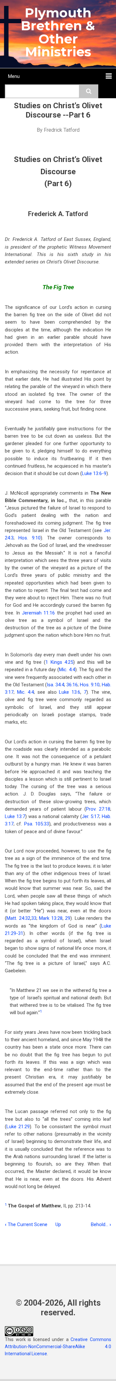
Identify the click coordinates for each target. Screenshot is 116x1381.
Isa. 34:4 (55, 685)
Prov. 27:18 (98, 809)
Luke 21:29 (18, 1126)
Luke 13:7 (15, 816)
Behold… (101, 1224)
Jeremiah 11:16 (38, 613)
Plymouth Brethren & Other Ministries (58, 32)
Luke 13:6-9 (94, 473)
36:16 (72, 685)
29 (67, 918)
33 (33, 918)
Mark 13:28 (51, 918)
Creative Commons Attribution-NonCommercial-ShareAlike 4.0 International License (58, 1346)
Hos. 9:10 (29, 538)
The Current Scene (26, 1224)
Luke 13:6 (69, 692)
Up (58, 1224)
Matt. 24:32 (18, 918)
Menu (14, 76)
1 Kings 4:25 (59, 662)
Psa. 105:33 (36, 824)
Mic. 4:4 (67, 669)
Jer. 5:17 (91, 816)
